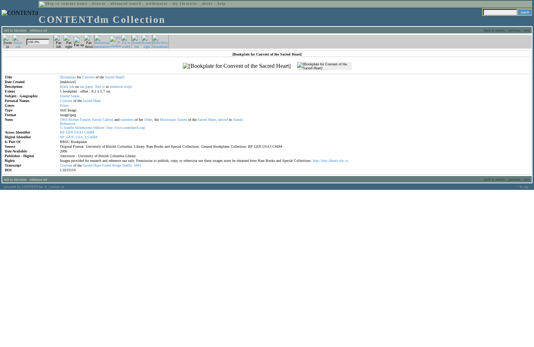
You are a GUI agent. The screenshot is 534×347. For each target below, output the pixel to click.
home (82, 3)
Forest (106, 165)
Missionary (168, 120)
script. (128, 87)
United (65, 96)
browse (99, 3)
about (207, 3)
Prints (64, 105)
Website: (99, 128)
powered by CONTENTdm (25, 187)
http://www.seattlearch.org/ (126, 128)
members (127, 120)
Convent (88, 77)
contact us (57, 187)
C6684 (89, 132)
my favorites (185, 3)
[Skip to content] (57, 3)
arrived (223, 120)
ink (71, 87)
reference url (38, 30)
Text (98, 87)
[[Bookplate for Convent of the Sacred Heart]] (237, 66)
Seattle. (238, 120)
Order (148, 120)
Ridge (116, 165)
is (103, 87)
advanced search (125, 3)
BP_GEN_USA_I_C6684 (78, 137)
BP (62, 132)
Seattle (69, 128)
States (75, 96)
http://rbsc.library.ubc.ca (330, 161)
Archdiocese (83, 128)
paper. (89, 87)
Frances (85, 120)
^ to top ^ (524, 187)
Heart (97, 101)
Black (64, 87)
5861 (137, 165)
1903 (63, 120)
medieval (116, 87)
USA (77, 132)
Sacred (109, 77)
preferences (156, 3)
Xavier (96, 120)
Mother (73, 120)
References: (68, 124)
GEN (69, 132)
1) (61, 128)
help (222, 3)
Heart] (120, 77)
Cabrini (107, 120)
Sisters (182, 120)
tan (82, 87)
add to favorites (15, 30)
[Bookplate (68, 77)
